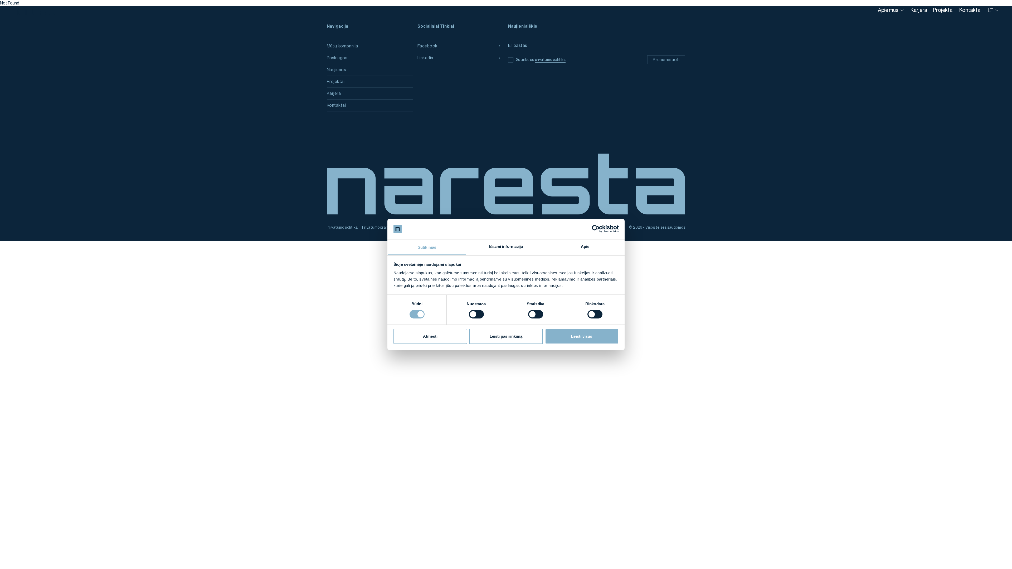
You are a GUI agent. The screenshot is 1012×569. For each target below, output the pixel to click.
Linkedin (425, 58)
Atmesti (430, 336)
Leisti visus (581, 336)
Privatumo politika (342, 227)
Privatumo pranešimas (381, 227)
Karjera (334, 93)
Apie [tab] (585, 246)
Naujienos (336, 70)
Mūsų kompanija (342, 46)
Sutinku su (541, 60)
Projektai (335, 82)
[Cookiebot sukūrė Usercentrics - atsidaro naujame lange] (596, 229)
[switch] (476, 314)
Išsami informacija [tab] (506, 246)
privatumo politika (550, 60)
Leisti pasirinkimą (506, 336)
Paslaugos (337, 58)
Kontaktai (336, 105)
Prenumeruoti (666, 60)
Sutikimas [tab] (427, 247)
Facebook (427, 46)
